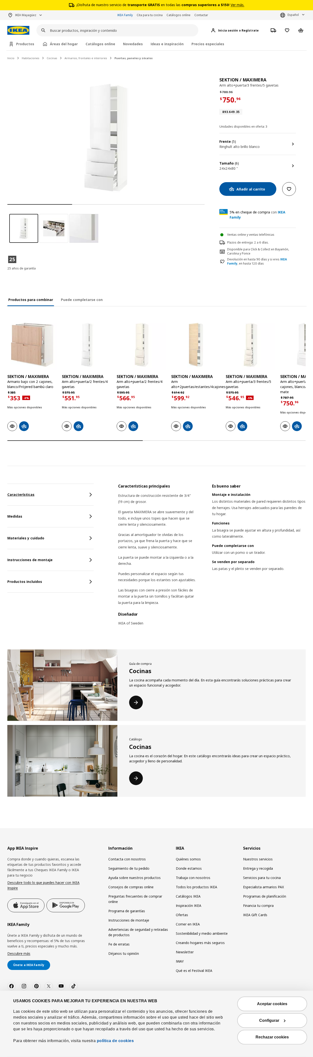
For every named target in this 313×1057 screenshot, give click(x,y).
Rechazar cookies (272, 1037)
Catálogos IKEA (188, 896)
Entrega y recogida (258, 868)
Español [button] (293, 15)
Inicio (10, 58)
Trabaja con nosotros (193, 877)
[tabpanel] (212, 558)
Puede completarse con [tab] (82, 299)
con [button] (257, 215)
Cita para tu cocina (150, 15)
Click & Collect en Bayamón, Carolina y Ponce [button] (258, 251)
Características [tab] (20, 494)
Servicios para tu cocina (262, 877)
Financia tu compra (258, 905)
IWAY (180, 961)
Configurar (269, 1020)
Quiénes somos (188, 859)
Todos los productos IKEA (196, 887)
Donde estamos (189, 868)
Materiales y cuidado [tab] (25, 538)
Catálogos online (178, 15)
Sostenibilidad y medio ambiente (202, 933)
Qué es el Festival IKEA (194, 970)
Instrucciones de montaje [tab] (30, 559)
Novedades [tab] (133, 44)
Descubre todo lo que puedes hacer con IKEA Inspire (43, 885)
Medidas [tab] (14, 516)
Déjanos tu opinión (123, 953)
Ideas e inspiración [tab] (167, 44)
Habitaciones (30, 58)
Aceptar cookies (272, 1004)
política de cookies (115, 1041)
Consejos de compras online (131, 887)
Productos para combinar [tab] (30, 299)
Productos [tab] (25, 44)
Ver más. (237, 4)
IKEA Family (125, 15)
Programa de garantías (126, 911)
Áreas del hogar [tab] (64, 44)
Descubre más (18, 953)
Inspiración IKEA (188, 905)
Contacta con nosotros (127, 859)
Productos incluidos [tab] (24, 581)
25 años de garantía (21, 268)
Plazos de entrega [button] (240, 242)
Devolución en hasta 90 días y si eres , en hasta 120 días (257, 261)
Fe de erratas (119, 944)
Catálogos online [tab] (100, 44)
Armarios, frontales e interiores (86, 58)
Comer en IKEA (188, 924)
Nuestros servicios (258, 859)
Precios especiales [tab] (207, 44)
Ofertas (182, 914)
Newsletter (185, 952)
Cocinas (52, 58)
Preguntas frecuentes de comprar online (135, 899)
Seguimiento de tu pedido (128, 868)
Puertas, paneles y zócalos (133, 58)
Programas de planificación (264, 896)
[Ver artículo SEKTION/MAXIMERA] (32, 345)
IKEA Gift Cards (255, 914)
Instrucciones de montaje (128, 920)
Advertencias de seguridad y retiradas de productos (138, 932)
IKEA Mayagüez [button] (25, 15)
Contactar (201, 15)
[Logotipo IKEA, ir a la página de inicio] (18, 30)
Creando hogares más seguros (200, 942)
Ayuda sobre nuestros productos (134, 877)
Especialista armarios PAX (263, 887)
